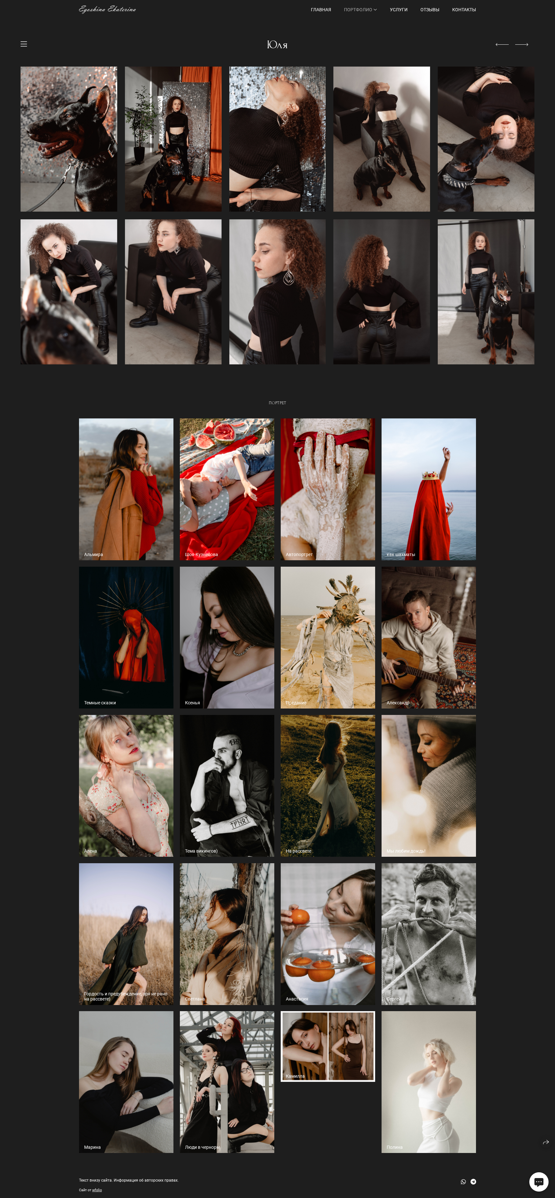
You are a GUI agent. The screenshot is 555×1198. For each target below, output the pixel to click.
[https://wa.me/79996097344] (463, 1181)
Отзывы (429, 9)
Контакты (464, 9)
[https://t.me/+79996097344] (473, 1181)
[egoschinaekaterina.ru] (107, 9)
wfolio (97, 1190)
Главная (321, 9)
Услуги (399, 9)
